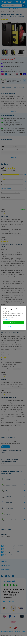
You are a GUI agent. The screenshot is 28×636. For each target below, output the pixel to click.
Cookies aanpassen (14, 326)
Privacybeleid (6, 319)
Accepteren (14, 322)
